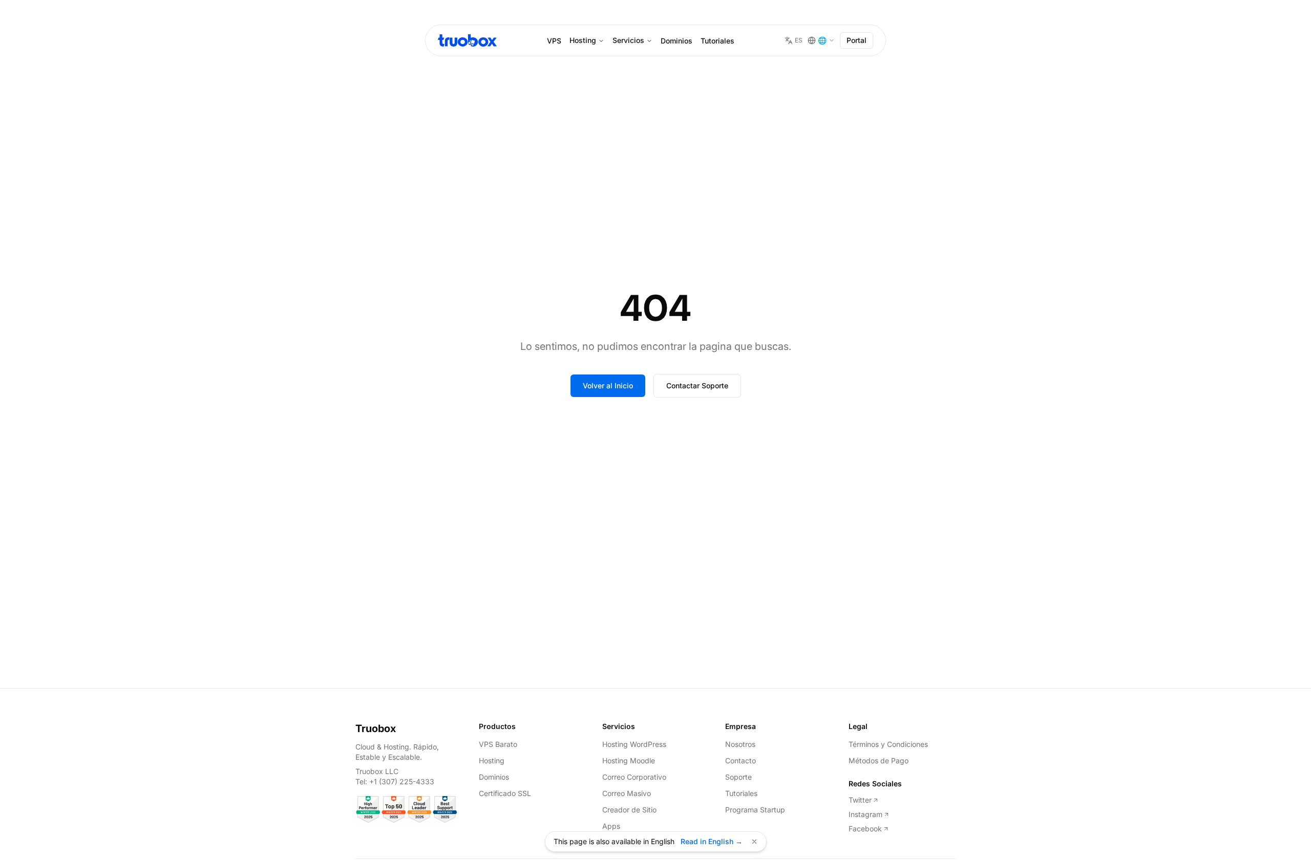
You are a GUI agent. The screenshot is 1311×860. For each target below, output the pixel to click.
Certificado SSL (505, 793)
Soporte (738, 777)
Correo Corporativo (634, 777)
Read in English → (712, 841)
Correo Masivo (626, 793)
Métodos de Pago (878, 760)
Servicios (628, 40)
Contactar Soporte (697, 385)
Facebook (865, 828)
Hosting (582, 40)
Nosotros (740, 744)
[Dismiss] (754, 841)
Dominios (676, 40)
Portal (856, 40)
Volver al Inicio (608, 385)
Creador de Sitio (629, 809)
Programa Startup (755, 809)
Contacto (740, 760)
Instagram (865, 814)
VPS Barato (498, 744)
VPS (554, 40)
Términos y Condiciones (888, 744)
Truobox (375, 728)
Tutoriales (717, 40)
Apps (611, 826)
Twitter (860, 800)
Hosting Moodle (628, 760)
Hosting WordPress (634, 744)
